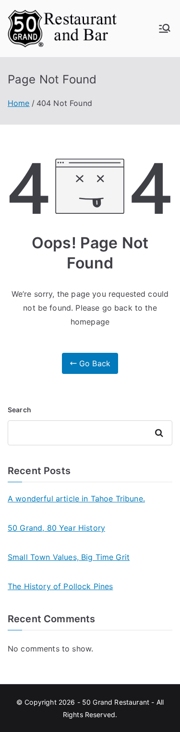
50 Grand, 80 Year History (56, 528)
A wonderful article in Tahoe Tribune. (76, 498)
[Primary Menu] (164, 28)
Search (19, 410)
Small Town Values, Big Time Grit (69, 557)
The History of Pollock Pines (60, 586)
